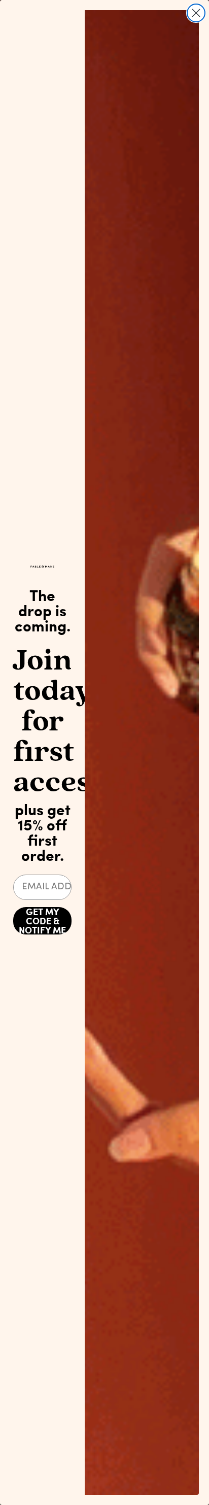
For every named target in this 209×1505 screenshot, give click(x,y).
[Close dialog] (196, 13)
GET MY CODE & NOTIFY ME (42, 920)
